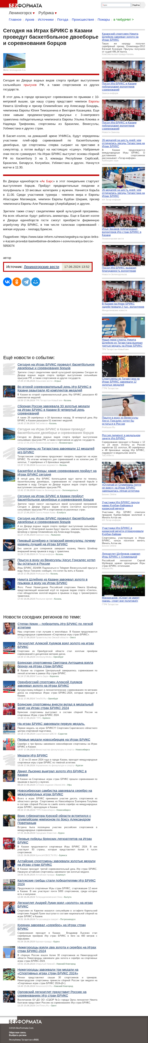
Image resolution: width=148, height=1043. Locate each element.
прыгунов (30, 85)
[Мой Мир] (35, 282)
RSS (36, 1040)
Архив (29, 19)
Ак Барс (47, 181)
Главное (15, 19)
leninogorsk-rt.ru (18, 70)
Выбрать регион (17, 1035)
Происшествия (83, 19)
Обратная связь (17, 1032)
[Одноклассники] (16, 282)
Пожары (104, 19)
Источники (46, 19)
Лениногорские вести (41, 267)
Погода (62, 19)
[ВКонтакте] (7, 282)
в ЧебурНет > (124, 19)
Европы (94, 101)
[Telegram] (26, 282)
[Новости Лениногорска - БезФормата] (21, 4)
